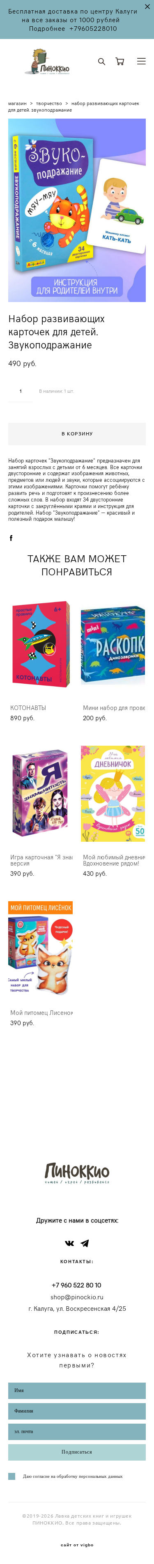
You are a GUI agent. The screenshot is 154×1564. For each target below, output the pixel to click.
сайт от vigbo (77, 1545)
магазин (17, 103)
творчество (49, 103)
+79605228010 (93, 28)
